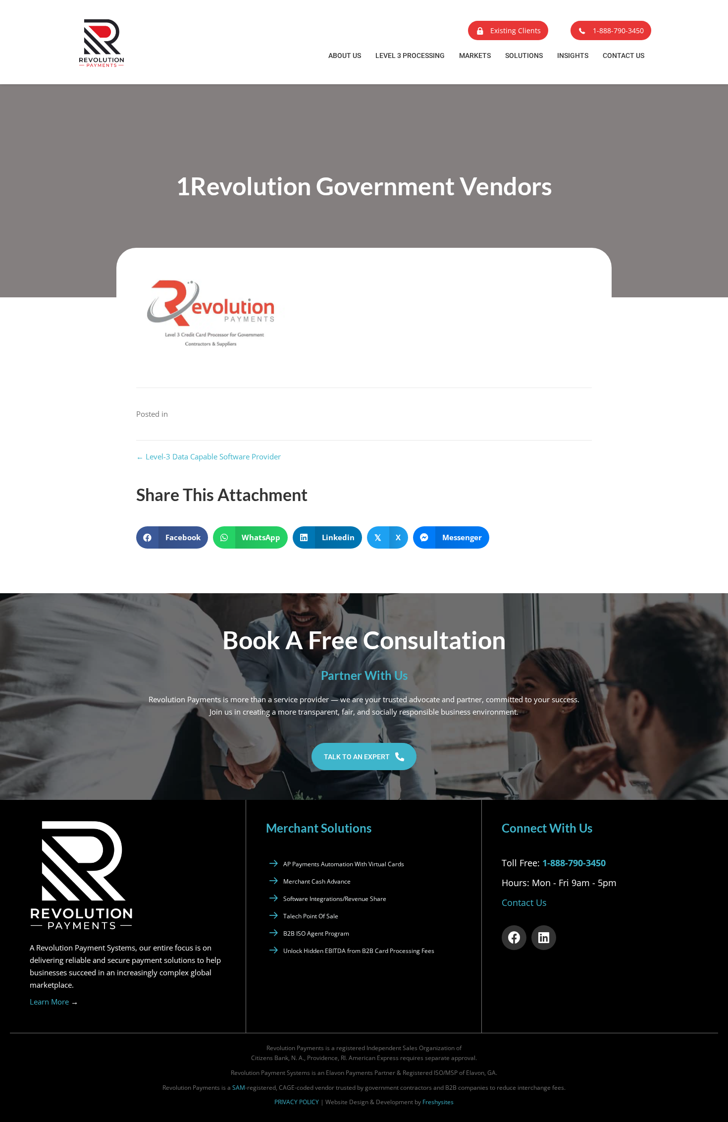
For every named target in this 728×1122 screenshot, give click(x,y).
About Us (344, 55)
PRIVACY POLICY (296, 1102)
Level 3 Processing (410, 55)
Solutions (524, 55)
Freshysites (438, 1102)
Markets (475, 55)
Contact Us (623, 55)
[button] (508, 30)
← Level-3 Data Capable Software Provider (208, 456)
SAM (238, 1087)
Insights (572, 55)
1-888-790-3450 (574, 863)
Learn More (54, 1002)
